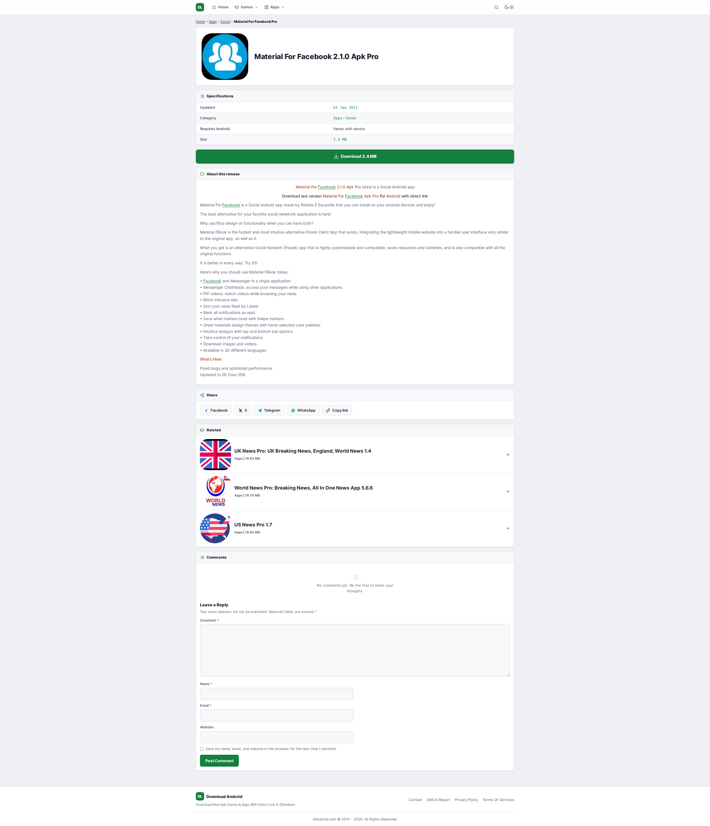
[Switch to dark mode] (509, 7)
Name (206, 684)
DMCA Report (438, 799)
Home (223, 7)
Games (247, 7)
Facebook (327, 186)
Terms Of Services (498, 799)
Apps (274, 7)
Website (207, 727)
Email (206, 705)
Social (225, 21)
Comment (209, 620)
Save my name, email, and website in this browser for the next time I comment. (271, 749)
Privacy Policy (466, 799)
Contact (415, 799)
